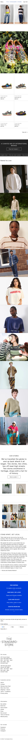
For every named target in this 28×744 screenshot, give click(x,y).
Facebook (3, 727)
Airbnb (2, 709)
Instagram (3, 730)
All (3, 627)
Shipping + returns (5, 689)
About (2, 682)
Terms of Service (5, 714)
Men (13, 627)
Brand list (3, 705)
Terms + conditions (5, 691)
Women (22, 627)
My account (4, 713)
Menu (2, 2)
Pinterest (3, 729)
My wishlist (3, 704)
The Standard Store (8, 739)
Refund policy (4, 716)
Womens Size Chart (6, 686)
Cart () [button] (25, 2)
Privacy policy (4, 693)
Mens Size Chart (5, 688)
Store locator (4, 707)
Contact (3, 684)
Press (2, 711)
